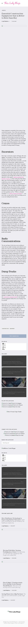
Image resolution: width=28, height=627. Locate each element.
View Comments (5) (14, 336)
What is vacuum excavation (15, 193)
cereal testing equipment (12, 142)
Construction (5, 328)
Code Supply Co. (21, 623)
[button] (2, 3)
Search (25, 443)
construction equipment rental (10, 297)
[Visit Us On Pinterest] (17, 405)
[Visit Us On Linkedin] (7, 406)
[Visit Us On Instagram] (16, 403)
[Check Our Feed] (16, 406)
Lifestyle (4, 10)
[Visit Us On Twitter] (6, 403)
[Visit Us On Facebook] (7, 405)
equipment (12, 328)
